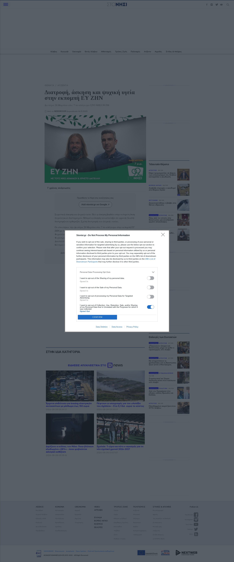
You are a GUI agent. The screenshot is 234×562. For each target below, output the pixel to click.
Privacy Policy (132, 327)
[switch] (150, 278)
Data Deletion (102, 327)
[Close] (163, 235)
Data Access (117, 327)
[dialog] (117, 281)
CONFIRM (97, 317)
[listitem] (117, 272)
